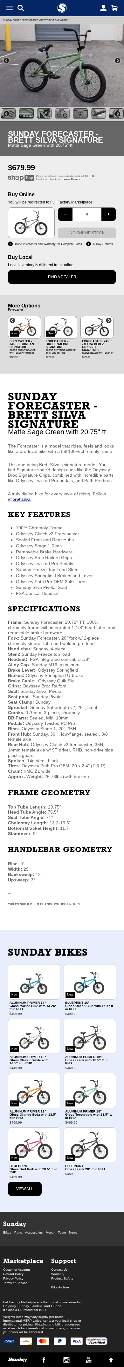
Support (63, 1260)
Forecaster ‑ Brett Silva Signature (45, 20)
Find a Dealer (62, 277)
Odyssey (9, 1306)
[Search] (20, 8)
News (73, 1232)
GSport (56, 1306)
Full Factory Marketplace (21, 1302)
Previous (6, 61)
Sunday (7, 20)
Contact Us (59, 1269)
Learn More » (71, 179)
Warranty (57, 1274)
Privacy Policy (13, 1278)
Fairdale (36, 1306)
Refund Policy (13, 1274)
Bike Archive (60, 1287)
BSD (42, 1310)
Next (117, 61)
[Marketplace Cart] (114, 8)
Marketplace (23, 1260)
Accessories (34, 1232)
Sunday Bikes (48, 952)
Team (62, 1232)
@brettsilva (19, 499)
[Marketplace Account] (103, 8)
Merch (50, 1232)
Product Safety (62, 1278)
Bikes (17, 20)
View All (24, 1189)
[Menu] (9, 8)
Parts (18, 1232)
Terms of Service (15, 1283)
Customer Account (16, 1269)
